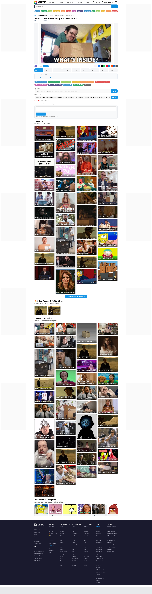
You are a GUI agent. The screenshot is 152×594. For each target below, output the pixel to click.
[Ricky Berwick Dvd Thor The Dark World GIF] (66, 475)
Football (86, 535)
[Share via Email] (117, 66)
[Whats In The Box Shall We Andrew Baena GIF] (108, 468)
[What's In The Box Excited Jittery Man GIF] (44, 363)
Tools (87, 2)
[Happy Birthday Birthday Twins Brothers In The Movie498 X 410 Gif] (108, 438)
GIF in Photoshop (111, 531)
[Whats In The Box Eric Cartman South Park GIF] (108, 254)
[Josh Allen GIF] (87, 11)
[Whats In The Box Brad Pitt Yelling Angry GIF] (44, 259)
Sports (61, 565)
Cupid (85, 529)
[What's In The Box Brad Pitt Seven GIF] (44, 384)
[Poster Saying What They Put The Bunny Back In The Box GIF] (44, 150)
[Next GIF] (116, 43)
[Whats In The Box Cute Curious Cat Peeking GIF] (87, 215)
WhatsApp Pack (99, 560)
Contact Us (37, 536)
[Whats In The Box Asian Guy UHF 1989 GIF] (108, 225)
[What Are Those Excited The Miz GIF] (44, 397)
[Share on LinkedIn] (114, 66)
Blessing (86, 558)
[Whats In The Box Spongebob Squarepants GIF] (108, 239)
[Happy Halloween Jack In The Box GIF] (44, 491)
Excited (73, 538)
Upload (105, 2)
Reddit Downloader (100, 578)
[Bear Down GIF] (56, 11)
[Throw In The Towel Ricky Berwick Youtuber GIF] (66, 342)
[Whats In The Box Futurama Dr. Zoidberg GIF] (87, 183)
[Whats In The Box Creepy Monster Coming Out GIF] (87, 333)
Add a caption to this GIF (52, 77)
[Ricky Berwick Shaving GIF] (108, 392)
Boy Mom (86, 560)
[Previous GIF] (36, 43)
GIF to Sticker (99, 556)
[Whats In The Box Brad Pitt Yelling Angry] (40, 310)
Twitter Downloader (100, 572)
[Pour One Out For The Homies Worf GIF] (66, 378)
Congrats (74, 556)
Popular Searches (53, 538)
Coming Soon (87, 554)
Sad (73, 529)
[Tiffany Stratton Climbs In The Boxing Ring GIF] (87, 366)
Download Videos (111, 545)
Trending (79, 2)
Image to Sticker (99, 558)
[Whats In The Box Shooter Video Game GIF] (108, 271)
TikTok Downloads (111, 547)
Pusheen (62, 563)
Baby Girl (86, 551)
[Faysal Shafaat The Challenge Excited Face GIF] (66, 359)
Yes (73, 549)
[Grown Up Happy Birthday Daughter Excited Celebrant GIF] (108, 406)
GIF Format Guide (111, 540)
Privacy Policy (37, 541)
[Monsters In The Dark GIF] (66, 442)
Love (61, 556)
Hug (73, 554)
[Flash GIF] (103, 11)
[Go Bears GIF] (80, 11)
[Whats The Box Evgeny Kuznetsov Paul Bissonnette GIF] (66, 261)
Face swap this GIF (40, 77)
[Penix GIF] (63, 11)
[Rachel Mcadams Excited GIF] (108, 346)
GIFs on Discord (111, 538)
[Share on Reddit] (112, 66)
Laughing (74, 535)
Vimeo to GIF (99, 567)
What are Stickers (38, 558)
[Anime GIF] (97, 11)
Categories (52, 2)
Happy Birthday (63, 551)
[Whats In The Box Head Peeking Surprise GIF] (66, 171)
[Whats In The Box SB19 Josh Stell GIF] (44, 199)
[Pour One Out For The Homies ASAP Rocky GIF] (66, 428)
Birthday (62, 531)
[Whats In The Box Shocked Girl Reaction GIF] (44, 185)
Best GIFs (109, 549)
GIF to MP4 (98, 540)
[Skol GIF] (74, 11)
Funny (61, 547)
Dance (61, 540)
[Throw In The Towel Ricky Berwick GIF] (108, 329)
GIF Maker (98, 531)
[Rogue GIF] (49, 11)
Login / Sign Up (52, 543)
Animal (61, 526)
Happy (73, 526)
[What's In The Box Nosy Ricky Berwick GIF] (66, 329)
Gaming (62, 549)
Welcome (74, 565)
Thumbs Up (74, 540)
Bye (73, 551)
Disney (61, 542)
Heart (85, 540)
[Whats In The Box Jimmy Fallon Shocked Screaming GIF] (44, 273)
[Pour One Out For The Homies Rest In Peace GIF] (87, 472)
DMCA (35, 539)
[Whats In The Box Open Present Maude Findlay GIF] (87, 165)
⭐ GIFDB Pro (52, 545)
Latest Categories (53, 529)
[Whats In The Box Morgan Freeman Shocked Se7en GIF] (87, 233)
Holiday (62, 554)
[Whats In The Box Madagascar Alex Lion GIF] (87, 198)
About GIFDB (37, 532)
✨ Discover (51, 535)
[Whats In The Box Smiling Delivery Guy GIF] (44, 244)
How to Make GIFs (111, 526)
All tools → (98, 526)
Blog (35, 534)
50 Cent (85, 565)
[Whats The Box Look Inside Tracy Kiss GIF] (66, 203)
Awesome (86, 545)
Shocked (74, 563)
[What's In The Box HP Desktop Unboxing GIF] (66, 410)
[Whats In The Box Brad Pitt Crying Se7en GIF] (66, 393)
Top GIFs (51, 531)
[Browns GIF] (37, 11)
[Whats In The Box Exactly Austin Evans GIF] (108, 181)
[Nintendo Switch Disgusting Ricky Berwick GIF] (44, 342)
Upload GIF (51, 548)
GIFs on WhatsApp (111, 535)
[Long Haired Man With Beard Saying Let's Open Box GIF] (66, 158)
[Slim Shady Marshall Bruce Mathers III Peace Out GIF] (44, 476)
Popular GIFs (37, 560)
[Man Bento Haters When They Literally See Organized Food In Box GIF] (87, 148)
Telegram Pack (99, 563)
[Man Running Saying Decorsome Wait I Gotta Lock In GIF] (44, 168)
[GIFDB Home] (35, 15)
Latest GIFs (51, 526)
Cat (61, 535)
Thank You (74, 533)
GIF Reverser (98, 542)
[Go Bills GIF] (68, 11)
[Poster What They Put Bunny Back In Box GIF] (108, 132)
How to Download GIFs (39, 551)
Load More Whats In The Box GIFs (76, 296)
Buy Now (86, 563)
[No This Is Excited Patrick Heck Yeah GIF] (108, 455)
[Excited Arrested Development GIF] (87, 379)
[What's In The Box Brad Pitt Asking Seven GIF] (66, 456)
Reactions (70, 2)
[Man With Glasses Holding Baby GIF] (44, 133)
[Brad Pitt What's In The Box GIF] (108, 364)
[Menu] (116, 2)
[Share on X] (102, 66)
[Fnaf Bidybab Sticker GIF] (87, 426)
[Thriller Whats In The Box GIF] (108, 421)
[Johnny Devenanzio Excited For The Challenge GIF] (87, 459)
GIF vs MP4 (109, 542)
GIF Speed (98, 545)
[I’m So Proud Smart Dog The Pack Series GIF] (108, 379)
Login (111, 2)
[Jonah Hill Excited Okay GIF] (87, 393)
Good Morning (75, 558)
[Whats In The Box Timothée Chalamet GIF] (44, 213)
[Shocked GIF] (114, 11)
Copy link (37, 88)
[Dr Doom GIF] (44, 11)
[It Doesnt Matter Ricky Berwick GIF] (44, 429)
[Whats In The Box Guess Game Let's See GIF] (108, 198)
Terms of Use (37, 543)
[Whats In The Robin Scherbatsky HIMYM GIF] (87, 247)
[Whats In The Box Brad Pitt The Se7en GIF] (87, 351)
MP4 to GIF (98, 533)
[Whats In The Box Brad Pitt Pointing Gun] (54, 310)
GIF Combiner (99, 549)
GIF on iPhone (110, 529)
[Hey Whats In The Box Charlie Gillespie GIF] (108, 162)
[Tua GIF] (93, 11)
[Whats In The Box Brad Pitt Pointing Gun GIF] (87, 262)
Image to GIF (98, 554)
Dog (61, 545)
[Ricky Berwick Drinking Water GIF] (44, 454)
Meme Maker (99, 551)
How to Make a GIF (38, 555)
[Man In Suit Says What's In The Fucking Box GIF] (66, 132)
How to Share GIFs (38, 553)
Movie (61, 558)
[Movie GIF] (108, 11)
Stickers (61, 2)
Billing (50, 552)
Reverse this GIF (63, 77)
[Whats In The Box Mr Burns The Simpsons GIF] (87, 276)
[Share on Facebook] (99, 66)
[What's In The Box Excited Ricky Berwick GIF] (44, 329)
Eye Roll (74, 560)
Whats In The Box (42, 15)
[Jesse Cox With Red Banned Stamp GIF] (66, 145)
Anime (61, 529)
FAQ (35, 549)
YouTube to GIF (99, 565)
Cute (61, 538)
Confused (74, 545)
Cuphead (86, 531)
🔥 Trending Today (53, 533)
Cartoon (62, 533)
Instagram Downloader (98, 575)
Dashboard (51, 550)
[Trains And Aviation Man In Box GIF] (108, 146)
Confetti (86, 538)
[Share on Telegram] (109, 66)
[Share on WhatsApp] (104, 66)
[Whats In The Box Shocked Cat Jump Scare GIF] (44, 228)
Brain (85, 547)
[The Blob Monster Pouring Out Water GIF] (87, 446)
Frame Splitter (99, 547)
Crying (73, 542)
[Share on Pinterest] (107, 66)
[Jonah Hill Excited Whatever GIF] (44, 411)
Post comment (41, 114)
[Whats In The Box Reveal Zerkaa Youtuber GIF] (87, 407)
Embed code (37, 94)
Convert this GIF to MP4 (74, 77)
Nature (61, 560)
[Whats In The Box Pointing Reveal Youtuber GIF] (66, 185)
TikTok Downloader (100, 569)
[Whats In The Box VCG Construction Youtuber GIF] (66, 240)
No (72, 547)
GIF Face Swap (99, 529)
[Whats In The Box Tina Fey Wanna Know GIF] (66, 281)
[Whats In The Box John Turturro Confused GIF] (108, 212)
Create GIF (98, 2)
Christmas (86, 533)
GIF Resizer (98, 538)
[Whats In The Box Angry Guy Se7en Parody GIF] (66, 220)
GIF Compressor (99, 535)
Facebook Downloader (98, 581)
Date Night (86, 556)
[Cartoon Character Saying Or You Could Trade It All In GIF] (87, 133)
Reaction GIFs (110, 551)
